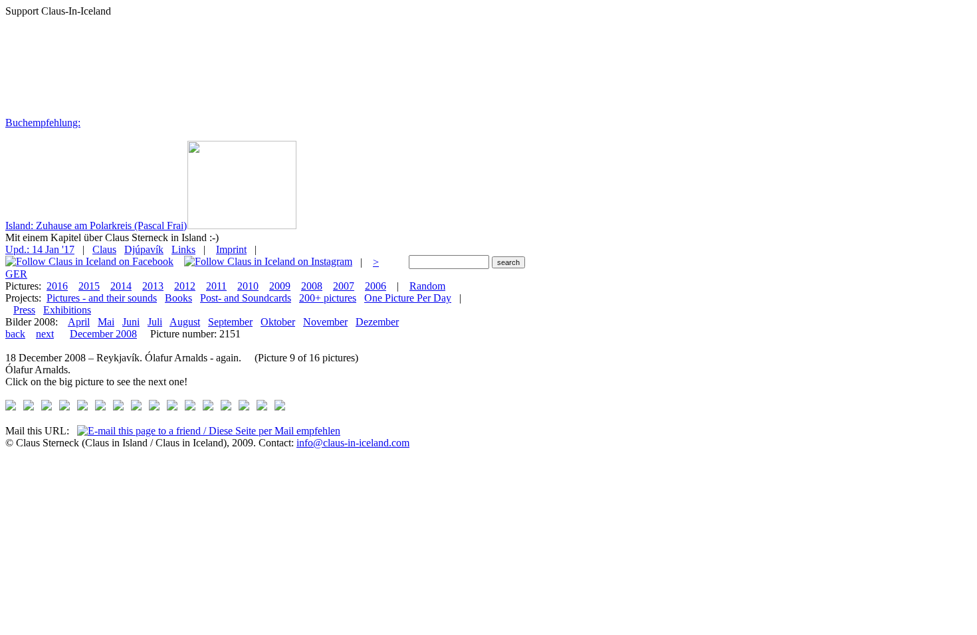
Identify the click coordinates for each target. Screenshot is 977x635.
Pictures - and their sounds (102, 298)
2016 (57, 286)
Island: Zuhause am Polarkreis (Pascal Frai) (96, 225)
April (79, 321)
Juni (131, 321)
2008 (311, 286)
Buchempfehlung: (42, 122)
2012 (184, 286)
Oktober (278, 321)
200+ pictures (327, 298)
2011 (216, 286)
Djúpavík (143, 249)
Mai (106, 321)
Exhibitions (67, 310)
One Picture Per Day (407, 298)
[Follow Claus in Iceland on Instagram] (268, 262)
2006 (375, 286)
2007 (343, 286)
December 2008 (103, 333)
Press (24, 310)
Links (183, 249)
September (230, 321)
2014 (121, 286)
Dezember (377, 321)
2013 (152, 286)
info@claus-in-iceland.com (352, 442)
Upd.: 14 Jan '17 (39, 249)
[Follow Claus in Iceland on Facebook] (89, 262)
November (325, 321)
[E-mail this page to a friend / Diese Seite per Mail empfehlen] (208, 430)
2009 (279, 286)
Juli (155, 321)
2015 (89, 286)
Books (178, 298)
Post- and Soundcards (245, 298)
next (45, 333)
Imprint (231, 249)
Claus (104, 249)
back (15, 333)
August (184, 321)
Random (427, 286)
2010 (248, 286)
